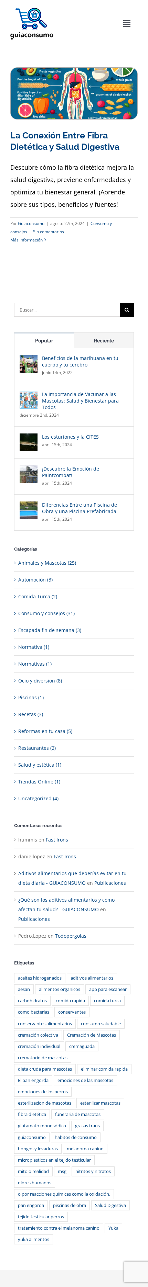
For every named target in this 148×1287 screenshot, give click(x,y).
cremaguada (82, 1046)
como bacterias (33, 1012)
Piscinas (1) (31, 697)
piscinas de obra (69, 1205)
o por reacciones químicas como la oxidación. (64, 1194)
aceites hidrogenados (40, 978)
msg (62, 1171)
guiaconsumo (32, 1137)
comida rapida (70, 1001)
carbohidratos (32, 1001)
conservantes (72, 1012)
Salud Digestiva (110, 1205)
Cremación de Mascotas (91, 1035)
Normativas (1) (35, 664)
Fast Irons (57, 839)
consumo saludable (101, 1024)
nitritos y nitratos (93, 1171)
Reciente (104, 340)
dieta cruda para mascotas (45, 1069)
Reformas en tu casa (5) (45, 731)
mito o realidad (33, 1171)
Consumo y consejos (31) (46, 613)
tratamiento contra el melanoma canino (58, 1228)
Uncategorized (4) (38, 798)
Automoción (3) (35, 579)
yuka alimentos (33, 1239)
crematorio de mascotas (42, 1058)
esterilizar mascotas (100, 1103)
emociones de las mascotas (85, 1080)
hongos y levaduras (38, 1149)
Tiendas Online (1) (39, 781)
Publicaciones (110, 883)
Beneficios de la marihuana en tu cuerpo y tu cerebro (80, 361)
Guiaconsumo (31, 223)
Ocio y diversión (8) (40, 680)
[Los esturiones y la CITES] (29, 438)
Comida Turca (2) (37, 596)
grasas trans (87, 1126)
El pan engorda (33, 1080)
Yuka (113, 1228)
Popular (44, 340)
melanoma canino (85, 1149)
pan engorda (31, 1205)
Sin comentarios (48, 232)
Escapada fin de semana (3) (49, 630)
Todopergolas (70, 936)
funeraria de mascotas (78, 1114)
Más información (26, 240)
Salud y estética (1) (39, 764)
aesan (24, 989)
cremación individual (39, 1046)
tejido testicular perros (41, 1217)
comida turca (107, 1001)
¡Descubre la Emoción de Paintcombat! (70, 471)
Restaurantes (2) (37, 748)
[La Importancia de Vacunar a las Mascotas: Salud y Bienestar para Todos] (29, 395)
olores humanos (34, 1183)
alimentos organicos (59, 989)
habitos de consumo (76, 1137)
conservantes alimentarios (45, 1024)
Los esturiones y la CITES (70, 436)
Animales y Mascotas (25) (47, 563)
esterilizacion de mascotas (44, 1103)
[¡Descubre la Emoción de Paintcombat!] (29, 470)
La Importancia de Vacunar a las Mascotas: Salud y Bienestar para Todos (80, 400)
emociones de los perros (43, 1092)
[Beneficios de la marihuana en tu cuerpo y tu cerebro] (29, 359)
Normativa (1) (33, 647)
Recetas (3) (30, 714)
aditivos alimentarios (92, 978)
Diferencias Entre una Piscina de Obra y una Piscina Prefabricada (79, 508)
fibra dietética (32, 1114)
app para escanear (108, 989)
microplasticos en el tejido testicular (54, 1160)
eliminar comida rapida (104, 1069)
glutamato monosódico (42, 1126)
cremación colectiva (38, 1035)
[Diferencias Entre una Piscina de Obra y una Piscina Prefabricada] (29, 506)
